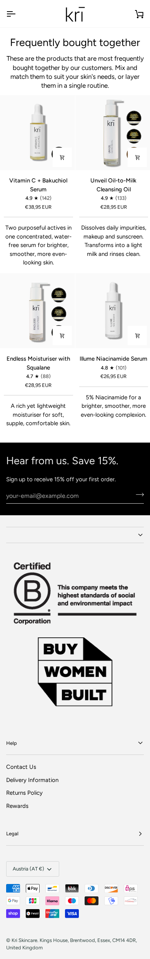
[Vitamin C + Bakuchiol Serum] (37, 132)
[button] (75, 535)
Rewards (17, 805)
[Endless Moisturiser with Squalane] (37, 311)
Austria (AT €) (28, 869)
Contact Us (21, 766)
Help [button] (11, 743)
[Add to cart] (62, 157)
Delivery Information (32, 780)
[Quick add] (137, 157)
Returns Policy (24, 792)
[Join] (137, 495)
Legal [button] (12, 833)
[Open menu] (17, 13)
